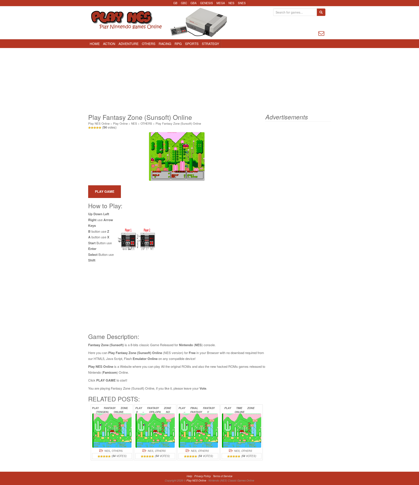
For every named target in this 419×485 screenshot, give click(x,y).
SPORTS (192, 43)
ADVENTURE (128, 43)
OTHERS (148, 43)
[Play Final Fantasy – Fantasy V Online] (198, 430)
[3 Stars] (94, 127)
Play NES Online (99, 123)
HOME (95, 43)
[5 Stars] (100, 127)
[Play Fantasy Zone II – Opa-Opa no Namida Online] (155, 430)
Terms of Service (222, 476)
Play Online (120, 123)
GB (175, 3)
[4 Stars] (97, 127)
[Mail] (321, 33)
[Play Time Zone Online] (241, 430)
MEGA (220, 3)
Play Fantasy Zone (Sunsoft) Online (178, 123)
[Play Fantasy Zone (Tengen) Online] (112, 430)
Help (189, 476)
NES (231, 3)
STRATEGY (210, 43)
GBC (184, 3)
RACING (165, 43)
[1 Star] (89, 127)
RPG (178, 43)
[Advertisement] (209, 80)
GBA (194, 3)
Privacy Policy (202, 476)
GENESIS (206, 3)
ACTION (109, 43)
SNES (242, 3)
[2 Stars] (92, 127)
